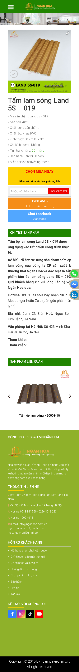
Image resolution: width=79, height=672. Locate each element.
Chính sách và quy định (25, 562)
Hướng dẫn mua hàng (24, 569)
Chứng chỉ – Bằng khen (24, 575)
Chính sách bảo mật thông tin (28, 556)
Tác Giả (15, 594)
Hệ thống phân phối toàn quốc (29, 550)
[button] (68, 33)
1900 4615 (26, 517)
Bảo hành (16, 581)
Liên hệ (15, 587)
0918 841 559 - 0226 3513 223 (38, 511)
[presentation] (9, 396)
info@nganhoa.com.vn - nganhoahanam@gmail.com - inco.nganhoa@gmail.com (28, 528)
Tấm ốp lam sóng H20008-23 (39, 415)
